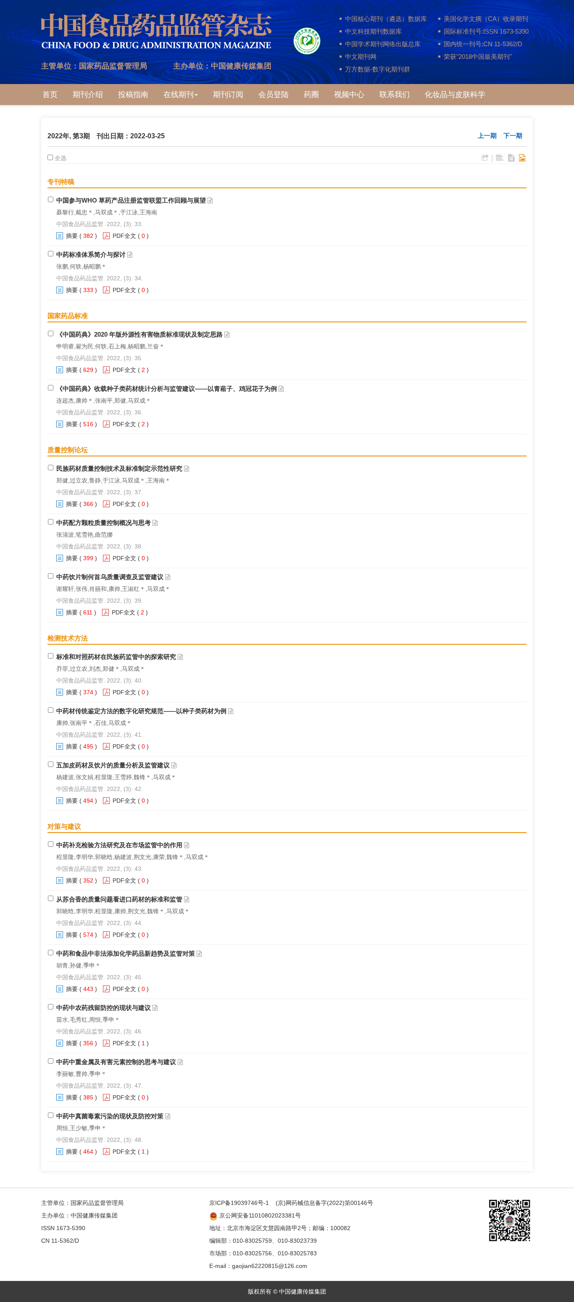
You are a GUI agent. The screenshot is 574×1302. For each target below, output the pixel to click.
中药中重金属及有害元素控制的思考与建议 (116, 1061)
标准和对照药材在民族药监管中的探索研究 (116, 656)
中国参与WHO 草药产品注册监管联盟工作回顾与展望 (131, 200)
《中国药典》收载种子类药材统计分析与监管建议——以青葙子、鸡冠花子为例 (166, 388)
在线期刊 (178, 94)
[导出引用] (485, 158)
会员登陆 (273, 94)
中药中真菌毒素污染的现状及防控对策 (109, 1116)
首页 (50, 94)
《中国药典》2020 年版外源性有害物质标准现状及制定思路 (139, 334)
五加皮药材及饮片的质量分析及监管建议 (113, 765)
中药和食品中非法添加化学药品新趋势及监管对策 (125, 953)
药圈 (311, 94)
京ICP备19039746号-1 (239, 1202)
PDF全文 (124, 235)
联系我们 (394, 94)
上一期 (487, 135)
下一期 (512, 135)
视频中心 (349, 94)
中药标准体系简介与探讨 (91, 254)
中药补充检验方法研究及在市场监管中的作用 (119, 845)
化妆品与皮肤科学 (455, 94)
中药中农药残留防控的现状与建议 (103, 1007)
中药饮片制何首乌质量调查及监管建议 (109, 576)
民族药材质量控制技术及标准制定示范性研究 (119, 468)
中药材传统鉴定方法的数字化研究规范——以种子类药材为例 (141, 710)
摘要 (72, 235)
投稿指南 (133, 94)
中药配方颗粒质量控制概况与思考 (103, 522)
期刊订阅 (228, 94)
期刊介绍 (88, 94)
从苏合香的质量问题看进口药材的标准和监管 (119, 899)
